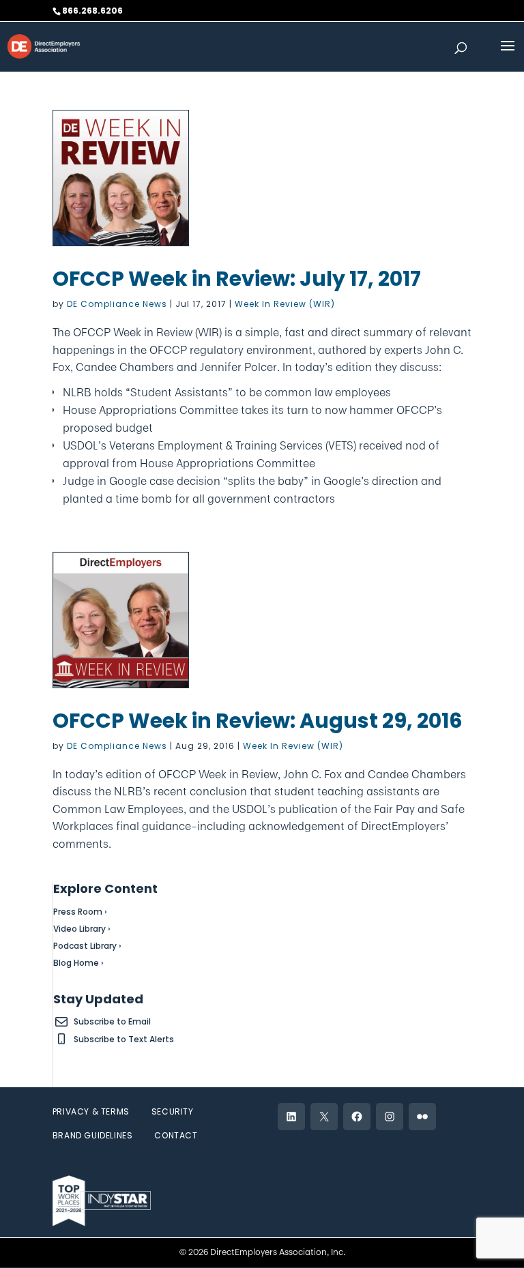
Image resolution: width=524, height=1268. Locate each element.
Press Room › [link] (80, 911)
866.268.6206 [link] (92, 10)
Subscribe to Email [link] (112, 1021)
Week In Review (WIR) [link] (285, 304)
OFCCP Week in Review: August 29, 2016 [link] (258, 720)
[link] (44, 45)
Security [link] (172, 1111)
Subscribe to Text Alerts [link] (124, 1039)
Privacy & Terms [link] (91, 1111)
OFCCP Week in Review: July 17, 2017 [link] (237, 278)
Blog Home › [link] (78, 963)
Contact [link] (175, 1135)
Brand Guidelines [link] (93, 1135)
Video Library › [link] (82, 928)
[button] (507, 55)
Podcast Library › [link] (87, 946)
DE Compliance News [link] (117, 304)
